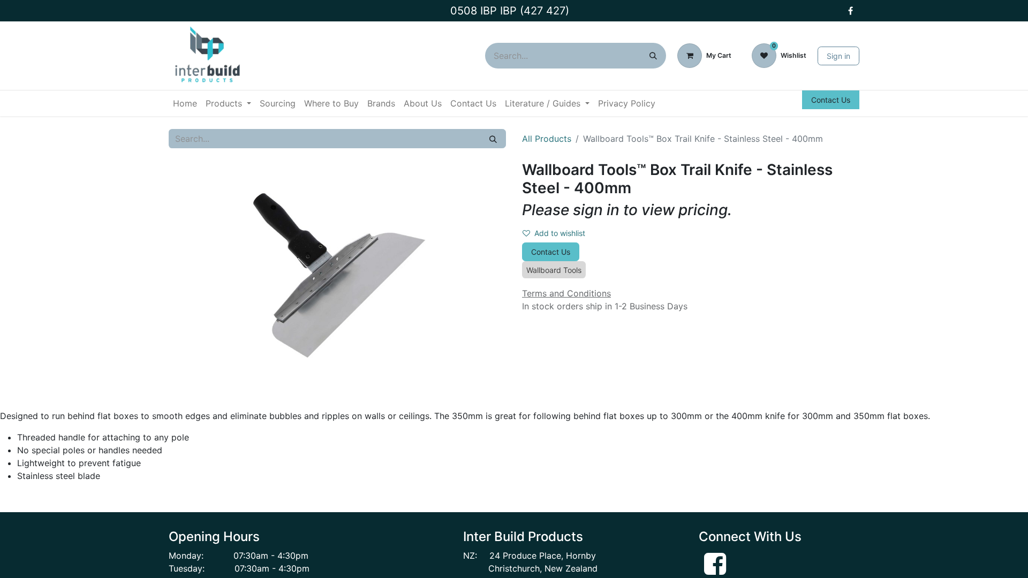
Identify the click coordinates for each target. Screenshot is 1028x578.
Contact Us (830, 99)
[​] (850, 10)
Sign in (838, 55)
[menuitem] (185, 103)
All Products (546, 138)
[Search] (653, 56)
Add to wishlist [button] (559, 233)
